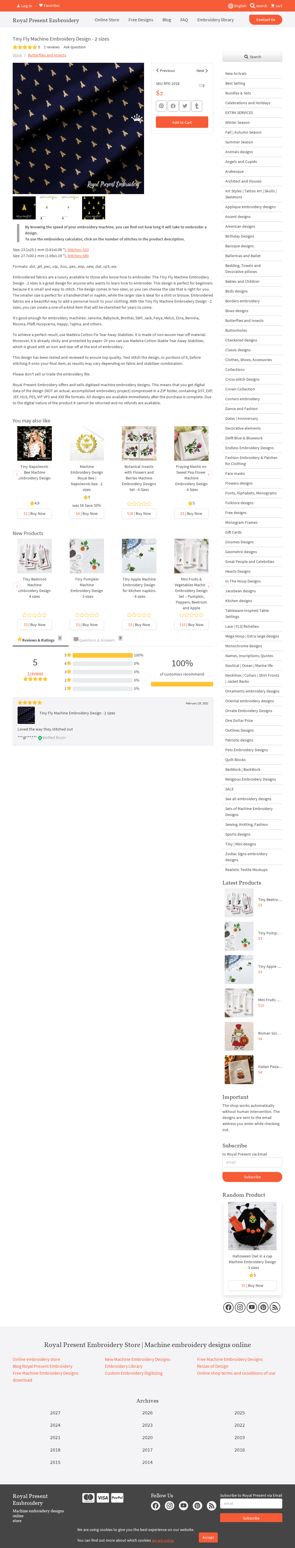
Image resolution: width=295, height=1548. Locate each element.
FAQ (184, 19)
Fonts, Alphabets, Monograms (251, 493)
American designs (240, 226)
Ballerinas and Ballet (243, 255)
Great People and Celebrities (249, 561)
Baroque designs (239, 245)
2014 (147, 1462)
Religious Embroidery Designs (250, 779)
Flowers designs (239, 483)
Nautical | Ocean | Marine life (249, 665)
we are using (162, 1540)
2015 (55, 1462)
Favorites (51, 5)
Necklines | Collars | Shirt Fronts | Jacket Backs (252, 678)
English (240, 5)
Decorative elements (243, 428)
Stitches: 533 (78, 249)
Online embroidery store (36, 1359)
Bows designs (236, 310)
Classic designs (238, 349)
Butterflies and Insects (47, 55)
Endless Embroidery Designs (249, 447)
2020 (147, 1437)
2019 (240, 1437)
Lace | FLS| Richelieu (242, 626)
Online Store (107, 19)
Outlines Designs (239, 730)
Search (255, 56)
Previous (167, 70)
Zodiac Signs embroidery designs (246, 856)
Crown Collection (240, 389)
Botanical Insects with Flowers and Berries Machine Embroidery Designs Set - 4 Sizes (139, 478)
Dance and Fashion (241, 408)
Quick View (34, 449)
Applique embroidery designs (250, 206)
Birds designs (236, 291)
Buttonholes (236, 330)
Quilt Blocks (235, 759)
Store (17, 55)
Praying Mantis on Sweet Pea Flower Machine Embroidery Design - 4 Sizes (191, 478)
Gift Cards (233, 532)
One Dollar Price (239, 720)
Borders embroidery (242, 300)
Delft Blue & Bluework (244, 438)
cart (278, 5)
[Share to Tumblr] (196, 106)
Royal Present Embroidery (46, 20)
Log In (26, 5)
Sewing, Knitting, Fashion (246, 824)
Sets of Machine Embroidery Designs (249, 811)
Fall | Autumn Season (243, 132)
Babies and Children (242, 281)
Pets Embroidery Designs (246, 749)
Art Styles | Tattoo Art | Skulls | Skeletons (251, 194)
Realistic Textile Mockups (246, 869)
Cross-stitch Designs (242, 379)
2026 (147, 1412)
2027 (55, 1412)
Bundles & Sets (238, 93)
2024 (55, 1425)
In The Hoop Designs (243, 581)
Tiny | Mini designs (240, 844)
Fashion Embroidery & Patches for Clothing (251, 460)
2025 (240, 1412)
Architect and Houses (243, 181)
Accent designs (238, 216)
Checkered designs (241, 340)
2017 (147, 1449)
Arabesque (234, 171)
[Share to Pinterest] (161, 105)
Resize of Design (212, 1366)
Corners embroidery (242, 398)
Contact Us (265, 19)
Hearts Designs (238, 571)
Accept (208, 1537)
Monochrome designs (243, 645)
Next (200, 70)
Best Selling (235, 83)
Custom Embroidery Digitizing (133, 1373)
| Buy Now (35, 513)
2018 (55, 1449)
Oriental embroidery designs (249, 700)
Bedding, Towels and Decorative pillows (243, 268)
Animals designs (239, 151)
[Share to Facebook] (173, 105)
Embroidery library (215, 19)
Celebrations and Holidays (248, 102)
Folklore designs (239, 502)
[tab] (41, 640)
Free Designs (140, 19)
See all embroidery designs (248, 798)
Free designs (236, 512)
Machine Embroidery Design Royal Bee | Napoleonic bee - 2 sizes (87, 478)
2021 (55, 1437)
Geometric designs (241, 551)
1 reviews (52, 47)
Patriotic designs (239, 740)
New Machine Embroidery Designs (137, 1359)
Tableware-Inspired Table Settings (247, 613)
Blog (166, 19)
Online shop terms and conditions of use (236, 1373)
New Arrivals (236, 73)
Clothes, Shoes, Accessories (248, 359)
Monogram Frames (241, 522)
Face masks (235, 473)
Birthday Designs (239, 236)
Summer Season (239, 142)
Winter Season (237, 122)
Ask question (75, 47)
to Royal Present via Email (244, 1154)
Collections (235, 369)
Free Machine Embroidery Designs (230, 1359)
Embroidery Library (123, 1366)
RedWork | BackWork (242, 769)
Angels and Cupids (241, 161)
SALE (229, 789)
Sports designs (237, 834)
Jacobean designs (240, 590)
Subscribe (252, 1176)
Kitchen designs (238, 600)
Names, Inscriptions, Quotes (249, 655)
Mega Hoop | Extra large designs (252, 636)
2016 (240, 1449)
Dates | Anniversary (241, 418)
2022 (240, 1425)
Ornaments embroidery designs (252, 691)
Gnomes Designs (239, 542)
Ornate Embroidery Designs (248, 710)
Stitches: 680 (78, 255)
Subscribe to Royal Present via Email (251, 1495)
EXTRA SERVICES (239, 112)
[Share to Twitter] (184, 105)
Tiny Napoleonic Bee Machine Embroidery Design (34, 472)
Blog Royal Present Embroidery (42, 1366)
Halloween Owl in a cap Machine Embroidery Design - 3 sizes (252, 1261)
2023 (147, 1425)
